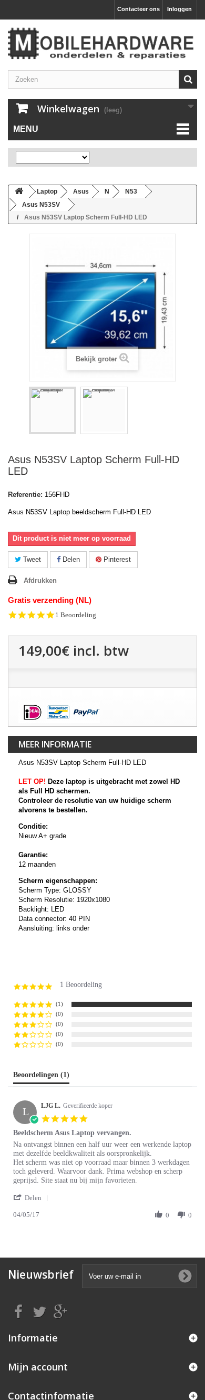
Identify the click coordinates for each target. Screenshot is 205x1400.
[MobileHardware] (102, 43)
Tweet (31, 559)
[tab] (41, 1077)
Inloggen (179, 9)
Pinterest (116, 559)
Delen (70, 559)
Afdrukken (40, 580)
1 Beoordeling (75, 615)
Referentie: (25, 494)
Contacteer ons (138, 9)
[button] (32, 1198)
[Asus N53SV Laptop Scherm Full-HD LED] (52, 410)
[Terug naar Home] (19, 191)
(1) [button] (59, 1004)
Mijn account (38, 1366)
